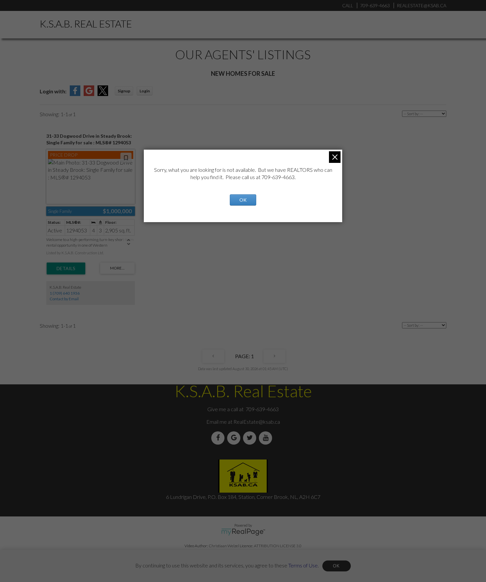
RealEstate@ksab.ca (256, 421)
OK (336, 565)
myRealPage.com (243, 532)
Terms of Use (303, 565)
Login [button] (145, 90)
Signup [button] (124, 90)
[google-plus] (235, 438)
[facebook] (219, 438)
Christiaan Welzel (224, 545)
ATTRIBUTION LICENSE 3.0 (278, 545)
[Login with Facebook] (75, 94)
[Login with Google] (89, 94)
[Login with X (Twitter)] (103, 94)
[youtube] (267, 438)
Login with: (53, 91)
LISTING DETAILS (66, 268)
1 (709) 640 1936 (65, 293)
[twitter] (251, 438)
